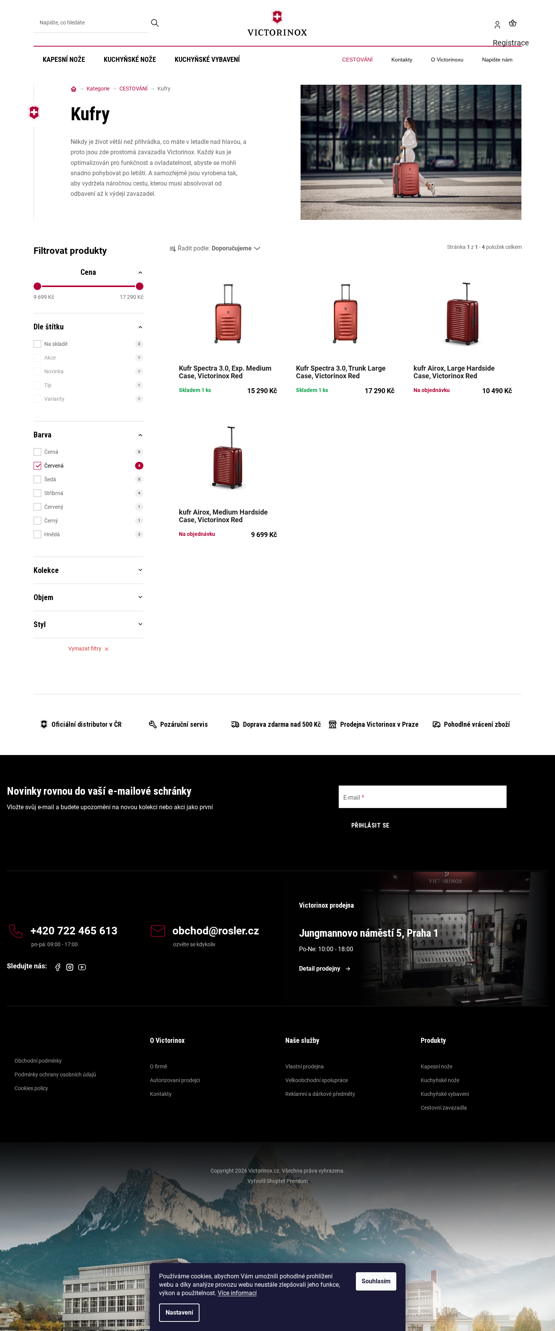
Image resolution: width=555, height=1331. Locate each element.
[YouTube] (82, 967)
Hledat (155, 23)
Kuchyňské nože (440, 1080)
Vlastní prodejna (304, 1066)
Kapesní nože (436, 1066)
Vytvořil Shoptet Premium (278, 1181)
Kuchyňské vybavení (445, 1094)
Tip (92, 385)
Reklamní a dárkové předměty (320, 1094)
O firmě (158, 1066)
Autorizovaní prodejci (175, 1080)
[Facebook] (57, 967)
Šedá (92, 479)
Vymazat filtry (84, 648)
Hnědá (92, 534)
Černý (92, 521)
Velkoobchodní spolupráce (316, 1080)
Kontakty (161, 1094)
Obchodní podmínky (38, 1061)
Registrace (494, 23)
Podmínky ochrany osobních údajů (55, 1074)
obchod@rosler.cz (215, 931)
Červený (92, 507)
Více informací (237, 1293)
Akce (92, 358)
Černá (92, 452)
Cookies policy (31, 1088)
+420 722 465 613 (74, 931)
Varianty (92, 399)
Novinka (92, 371)
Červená (92, 466)
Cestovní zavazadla (444, 1108)
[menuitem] (64, 60)
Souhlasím (376, 1281)
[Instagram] (69, 967)
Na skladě (92, 344)
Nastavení (179, 1312)
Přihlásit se (370, 825)
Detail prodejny (319, 968)
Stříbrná (92, 493)
